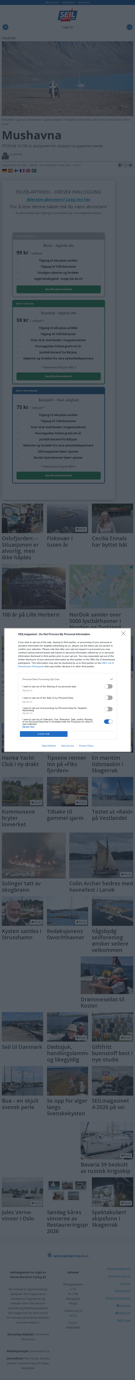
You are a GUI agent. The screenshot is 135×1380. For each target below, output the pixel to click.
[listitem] (67, 679)
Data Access (67, 745)
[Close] (124, 634)
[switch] (108, 686)
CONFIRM (44, 734)
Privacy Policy (86, 745)
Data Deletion (49, 745)
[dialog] (67, 690)
